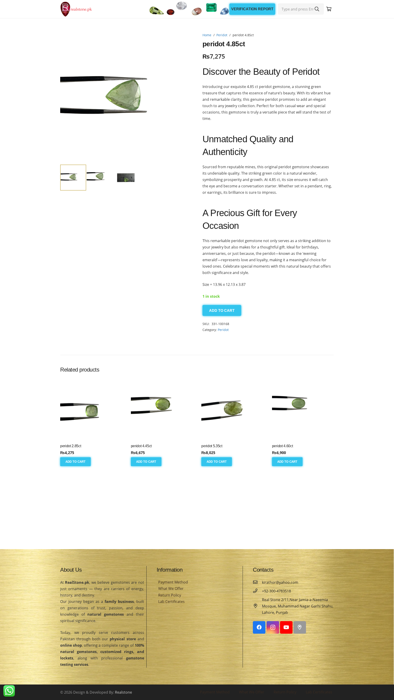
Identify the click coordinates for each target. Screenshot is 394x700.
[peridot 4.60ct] (303, 410)
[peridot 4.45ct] (162, 410)
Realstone (123, 692)
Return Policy (169, 595)
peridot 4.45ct (141, 446)
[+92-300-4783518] (257, 591)
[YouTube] (286, 627)
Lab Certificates (171, 601)
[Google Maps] (299, 627)
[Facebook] (259, 627)
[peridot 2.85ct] (91, 410)
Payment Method (173, 582)
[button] (184, 40)
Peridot (221, 35)
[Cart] (329, 9)
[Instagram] (273, 627)
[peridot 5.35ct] (232, 410)
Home (206, 35)
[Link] (76, 9)
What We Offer (171, 588)
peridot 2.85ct (70, 446)
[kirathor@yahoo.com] (257, 582)
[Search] (317, 9)
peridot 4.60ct (282, 446)
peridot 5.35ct (211, 446)
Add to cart (222, 311)
